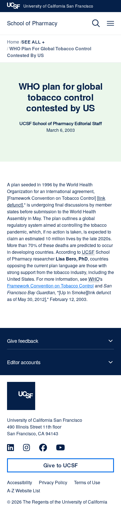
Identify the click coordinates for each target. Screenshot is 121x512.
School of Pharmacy (32, 23)
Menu (110, 23)
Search (92, 23)
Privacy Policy (53, 482)
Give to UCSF (71, 467)
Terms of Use (87, 482)
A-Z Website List (23, 490)
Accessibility (19, 482)
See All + (33, 42)
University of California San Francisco (58, 7)
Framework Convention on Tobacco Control (50, 285)
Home (13, 41)
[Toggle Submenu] (60, 340)
